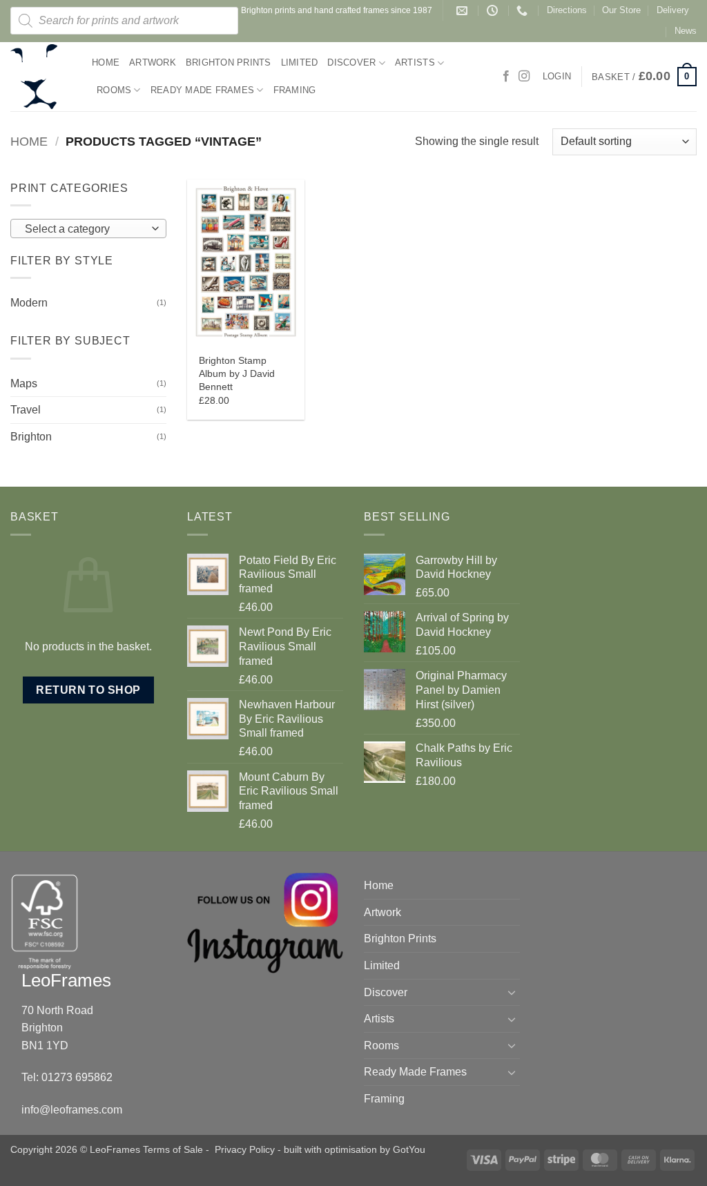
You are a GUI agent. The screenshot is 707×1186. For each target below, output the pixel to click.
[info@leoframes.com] (463, 11)
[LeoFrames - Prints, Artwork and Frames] (40, 76)
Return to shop (88, 690)
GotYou (409, 1149)
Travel (25, 410)
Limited (299, 62)
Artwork (152, 62)
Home (105, 62)
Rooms (114, 90)
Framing (294, 90)
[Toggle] (511, 992)
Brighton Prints (228, 62)
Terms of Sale (173, 1149)
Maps (23, 383)
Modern (29, 303)
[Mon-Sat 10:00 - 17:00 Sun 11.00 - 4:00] (494, 11)
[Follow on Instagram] (524, 76)
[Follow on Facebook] (506, 76)
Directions (567, 10)
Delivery (673, 10)
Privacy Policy (245, 1149)
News (686, 31)
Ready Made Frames (202, 90)
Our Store (621, 10)
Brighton (31, 437)
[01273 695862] (523, 11)
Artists (415, 62)
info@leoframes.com (71, 1110)
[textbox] (85, 229)
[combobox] (88, 228)
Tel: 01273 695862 (67, 1077)
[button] (644, 76)
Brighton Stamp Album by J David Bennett (237, 373)
